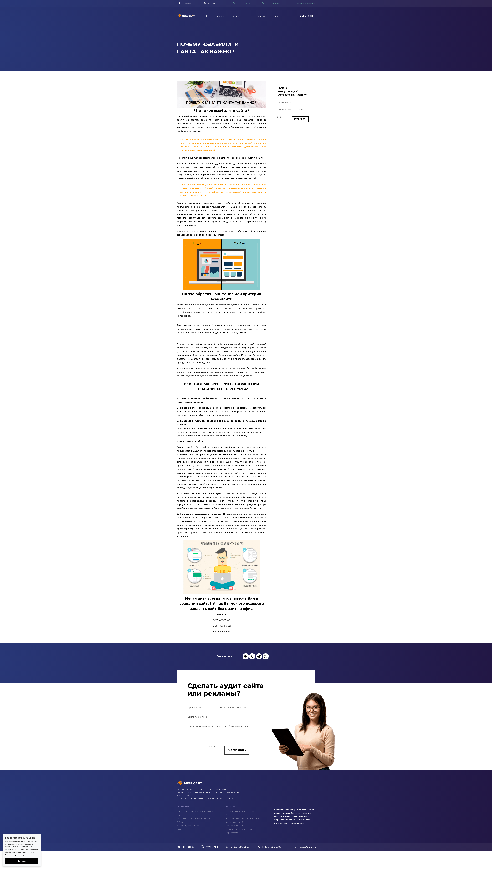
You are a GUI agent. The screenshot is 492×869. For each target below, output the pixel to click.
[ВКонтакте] (246, 656)
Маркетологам (232, 833)
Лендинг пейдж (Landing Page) (239, 829)
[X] (266, 656)
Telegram (187, 3)
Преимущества (238, 16)
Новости (181, 829)
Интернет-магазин (234, 815)
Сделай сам (307, 16)
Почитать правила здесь (16, 854)
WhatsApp (212, 3)
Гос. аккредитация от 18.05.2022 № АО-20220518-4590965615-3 (205, 798)
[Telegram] (259, 656)
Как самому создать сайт (188, 825)
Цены (208, 16)
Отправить (300, 119)
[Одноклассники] (252, 656)
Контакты (275, 16)
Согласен (21, 861)
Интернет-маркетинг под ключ (239, 811)
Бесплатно (259, 16)
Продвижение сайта (235, 825)
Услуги (220, 16)
